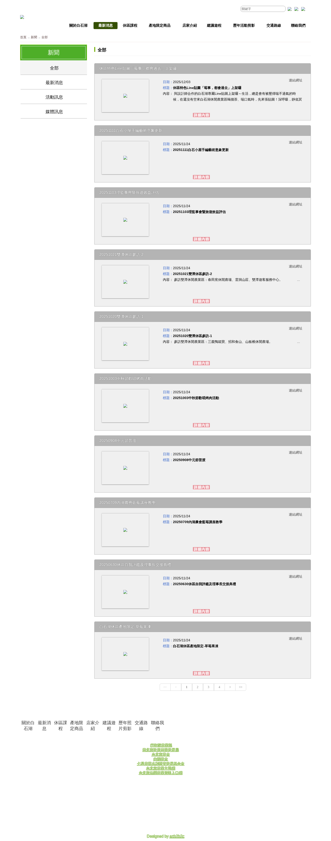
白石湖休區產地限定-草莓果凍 (195, 646)
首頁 (23, 37)
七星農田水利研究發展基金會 (160, 764)
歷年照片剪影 (125, 725)
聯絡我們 (157, 725)
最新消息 (44, 725)
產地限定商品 (76, 725)
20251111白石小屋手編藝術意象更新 (201, 150)
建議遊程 (109, 725)
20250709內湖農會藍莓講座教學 (197, 522)
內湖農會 (160, 759)
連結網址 (295, 80)
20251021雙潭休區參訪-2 (192, 274)
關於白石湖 (28, 725)
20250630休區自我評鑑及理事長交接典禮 (204, 584)
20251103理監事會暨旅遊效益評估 (199, 212)
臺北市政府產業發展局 (160, 750)
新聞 (34, 37)
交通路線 (141, 725)
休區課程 (60, 725)
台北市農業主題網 (160, 768)
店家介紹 (92, 725)
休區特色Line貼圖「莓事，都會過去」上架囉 (207, 88)
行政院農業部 (161, 745)
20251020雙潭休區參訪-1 (192, 336)
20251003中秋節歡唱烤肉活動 (196, 398)
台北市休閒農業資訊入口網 (160, 773)
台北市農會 (161, 754)
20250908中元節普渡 (189, 460)
